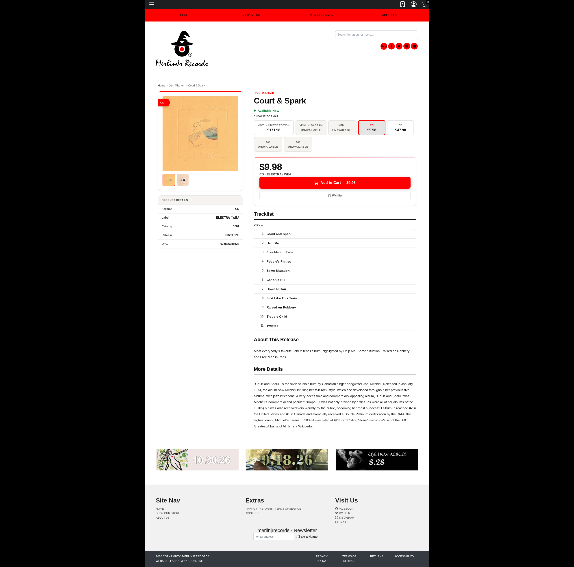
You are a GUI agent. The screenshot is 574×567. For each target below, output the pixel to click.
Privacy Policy (322, 559)
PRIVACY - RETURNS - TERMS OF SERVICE (273, 508)
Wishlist (337, 195)
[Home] (182, 48)
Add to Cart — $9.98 (338, 183)
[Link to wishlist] (403, 5)
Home (161, 85)
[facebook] (391, 46)
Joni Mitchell (176, 85)
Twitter (344, 513)
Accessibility (404, 556)
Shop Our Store (168, 513)
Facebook (345, 508)
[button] (252, 15)
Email (342, 522)
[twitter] (399, 46)
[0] (425, 5)
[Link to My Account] (414, 5)
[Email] (414, 46)
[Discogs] (384, 46)
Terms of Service (349, 559)
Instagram (346, 517)
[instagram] (407, 46)
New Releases (321, 15)
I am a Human (308, 536)
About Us (389, 15)
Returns (376, 556)
